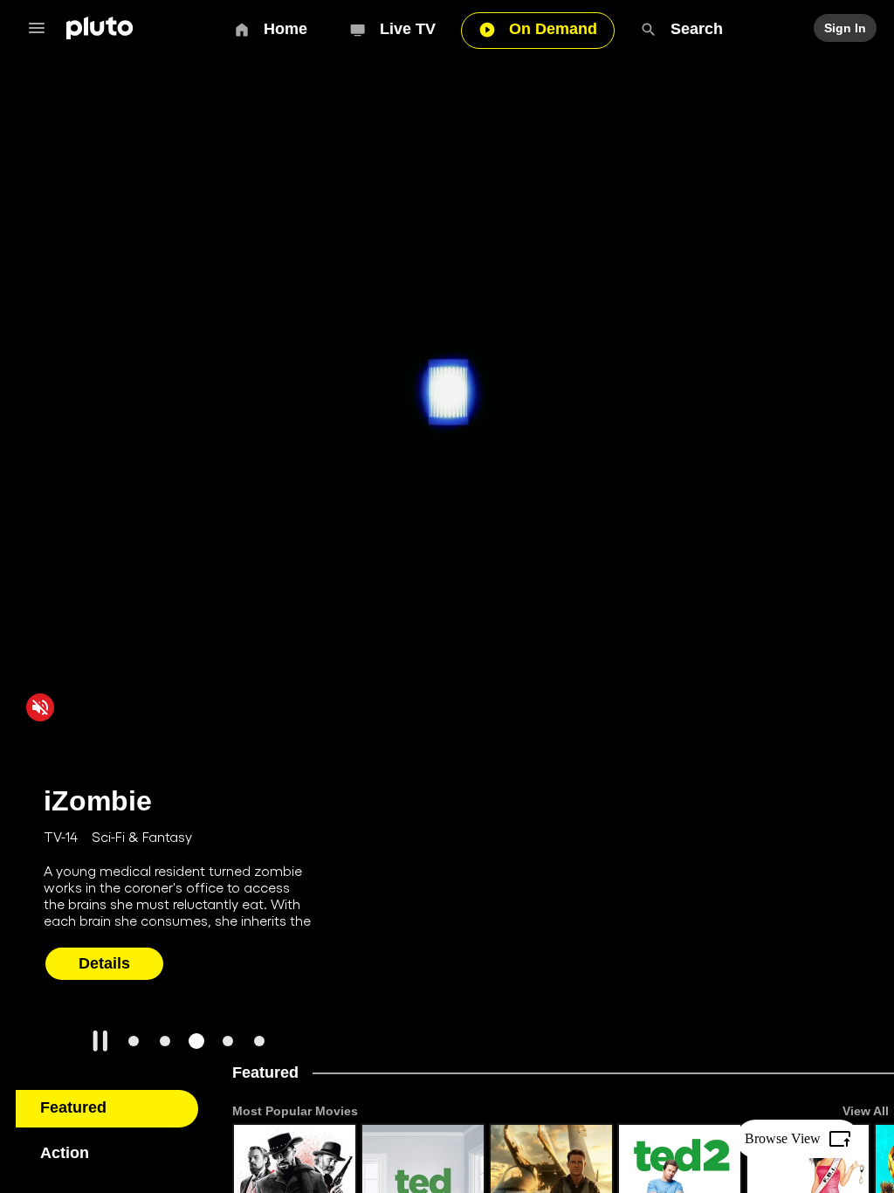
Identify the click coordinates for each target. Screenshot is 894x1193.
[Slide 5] (259, 1041)
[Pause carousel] (100, 1041)
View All (865, 1111)
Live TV (409, 28)
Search (696, 28)
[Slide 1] (133, 1041)
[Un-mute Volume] (40, 707)
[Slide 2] (165, 1041)
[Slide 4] (228, 1041)
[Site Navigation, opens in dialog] (41, 28)
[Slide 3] (196, 1041)
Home (287, 28)
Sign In (846, 28)
